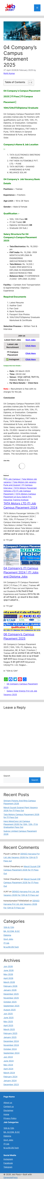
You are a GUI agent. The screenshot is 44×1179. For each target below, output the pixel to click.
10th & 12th (9, 927)
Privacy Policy (10, 1118)
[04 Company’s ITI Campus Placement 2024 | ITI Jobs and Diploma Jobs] (22, 565)
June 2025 (8, 1017)
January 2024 (10, 1080)
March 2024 (9, 1073)
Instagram (8, 1159)
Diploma (7, 935)
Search (7, 776)
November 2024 (11, 1045)
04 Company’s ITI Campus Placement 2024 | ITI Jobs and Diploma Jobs (21, 572)
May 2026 (8, 974)
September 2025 (11, 1006)
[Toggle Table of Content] (29, 82)
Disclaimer (8, 1110)
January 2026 (10, 990)
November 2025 (11, 998)
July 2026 (8, 966)
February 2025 (10, 1033)
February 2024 (10, 1077)
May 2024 (8, 1065)
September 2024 (11, 1053)
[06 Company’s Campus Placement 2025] (22, 630)
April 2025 (8, 1025)
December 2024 (11, 1041)
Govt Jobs (31, 340)
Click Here (30, 346)
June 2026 (9, 970)
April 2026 (8, 978)
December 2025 (11, 994)
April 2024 (8, 1069)
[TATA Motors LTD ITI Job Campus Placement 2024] (22, 500)
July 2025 (8, 1014)
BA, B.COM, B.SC (12, 931)
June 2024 (9, 1061)
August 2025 (10, 1010)
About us (8, 1102)
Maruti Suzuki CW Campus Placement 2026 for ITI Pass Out (22, 870)
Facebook (8, 1163)
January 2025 (10, 1037)
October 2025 (10, 1002)
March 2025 (9, 1029)
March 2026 (9, 982)
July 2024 (8, 1057)
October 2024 (10, 1049)
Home (6, 1114)
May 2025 (8, 1021)
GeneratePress (11, 1177)
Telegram (8, 1167)
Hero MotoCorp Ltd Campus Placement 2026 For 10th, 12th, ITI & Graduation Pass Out (21, 824)
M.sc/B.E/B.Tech (11, 947)
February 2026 (10, 986)
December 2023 (11, 1084)
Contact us (9, 1106)
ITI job (6, 943)
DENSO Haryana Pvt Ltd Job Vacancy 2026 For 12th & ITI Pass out (22, 857)
